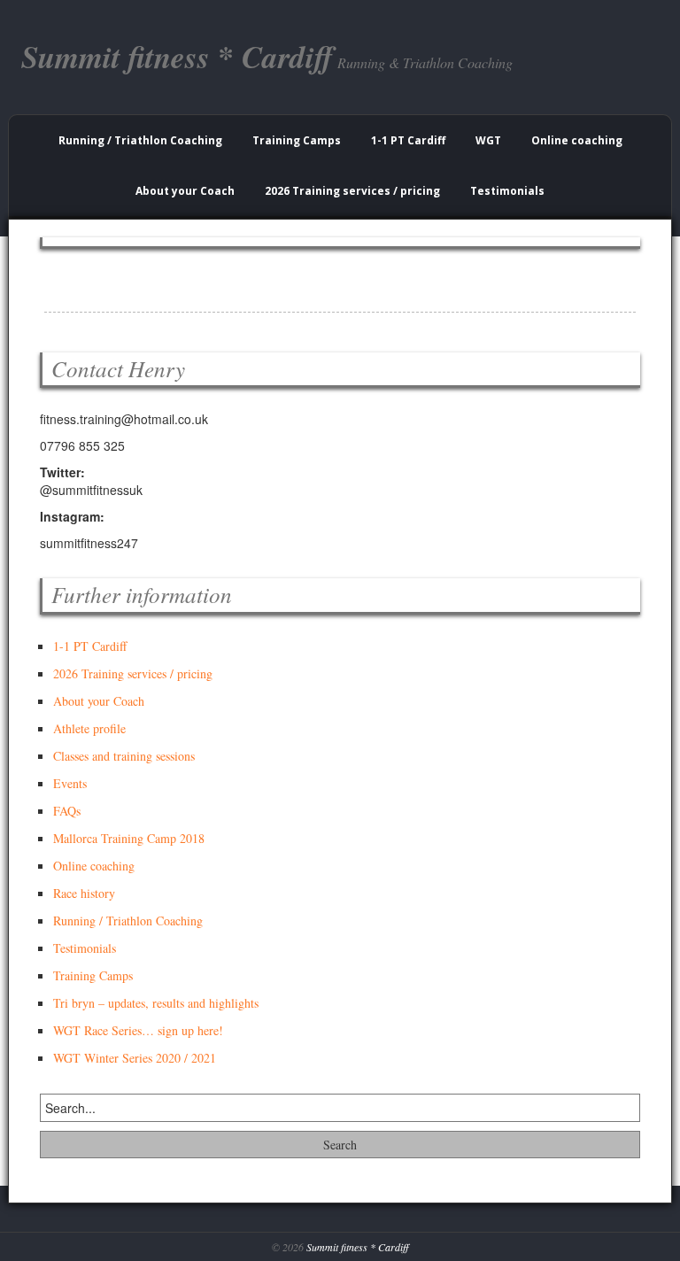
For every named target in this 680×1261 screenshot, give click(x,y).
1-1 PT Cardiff (408, 140)
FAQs (67, 810)
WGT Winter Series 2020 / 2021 (134, 1057)
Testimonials (507, 190)
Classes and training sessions (124, 755)
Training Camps (296, 140)
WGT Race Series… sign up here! (138, 1030)
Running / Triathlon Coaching (140, 140)
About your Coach (185, 190)
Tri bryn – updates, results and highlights (156, 1002)
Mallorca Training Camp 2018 (129, 838)
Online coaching (576, 140)
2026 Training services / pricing (352, 190)
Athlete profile (89, 728)
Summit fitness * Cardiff (357, 1247)
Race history (84, 893)
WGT (488, 140)
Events (70, 783)
